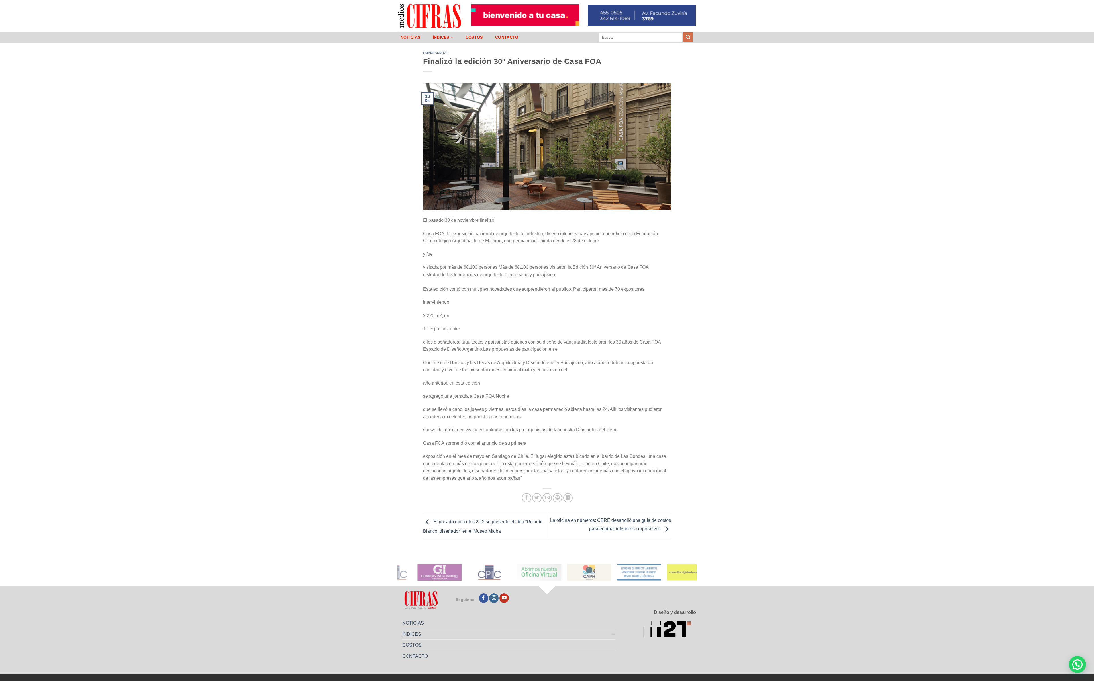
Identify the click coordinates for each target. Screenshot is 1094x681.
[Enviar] (688, 37)
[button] (1077, 664)
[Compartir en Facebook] (526, 497)
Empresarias (435, 53)
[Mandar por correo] (547, 497)
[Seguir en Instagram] (494, 598)
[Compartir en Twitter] (537, 497)
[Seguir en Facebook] (483, 598)
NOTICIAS (410, 37)
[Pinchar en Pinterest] (557, 497)
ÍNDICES (441, 37)
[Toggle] (613, 634)
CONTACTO (506, 37)
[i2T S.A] (669, 630)
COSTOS (474, 37)
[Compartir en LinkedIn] (568, 497)
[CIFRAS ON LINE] (429, 15)
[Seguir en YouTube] (504, 598)
